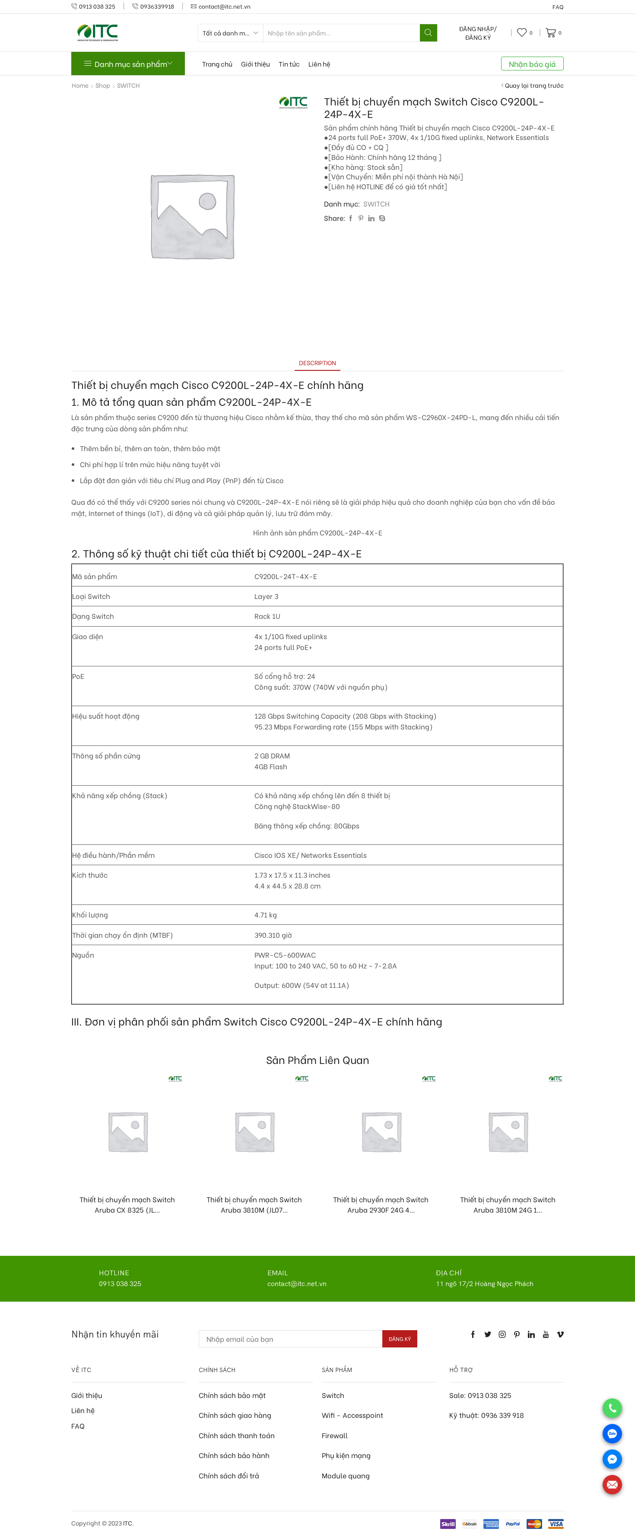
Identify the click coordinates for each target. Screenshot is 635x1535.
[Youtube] (546, 1334)
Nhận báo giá (532, 63)
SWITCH (128, 85)
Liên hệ (319, 63)
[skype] (381, 218)
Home (80, 85)
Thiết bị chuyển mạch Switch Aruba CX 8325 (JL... (127, 1204)
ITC (127, 1522)
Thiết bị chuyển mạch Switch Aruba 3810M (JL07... (254, 1204)
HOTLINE (114, 1272)
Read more (131, 1172)
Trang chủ (217, 63)
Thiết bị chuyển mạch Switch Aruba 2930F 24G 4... (381, 1204)
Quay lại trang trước (534, 85)
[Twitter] (487, 1334)
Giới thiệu (255, 63)
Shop (102, 85)
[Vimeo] (560, 1334)
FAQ (558, 7)
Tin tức (289, 63)
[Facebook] (351, 218)
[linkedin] (371, 218)
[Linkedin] (531, 1334)
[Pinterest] (361, 218)
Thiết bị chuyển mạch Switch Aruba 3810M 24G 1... (508, 1204)
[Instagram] (502, 1334)
